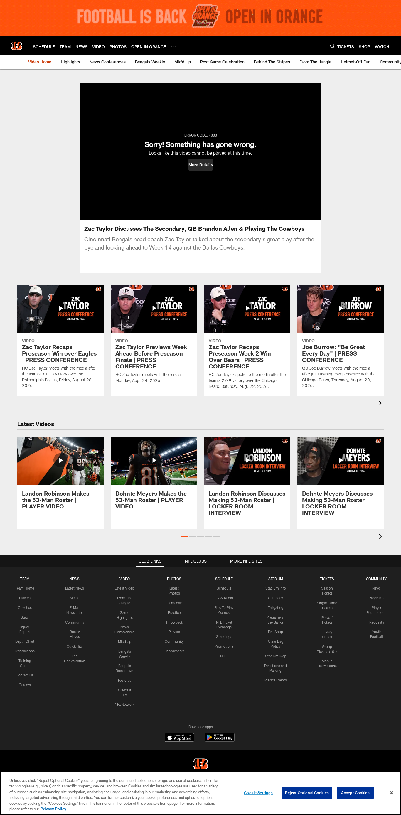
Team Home (24, 588)
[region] (200, 793)
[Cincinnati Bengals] (200, 765)
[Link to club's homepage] (16, 46)
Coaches (25, 607)
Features (124, 680)
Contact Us (24, 675)
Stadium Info (275, 588)
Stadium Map (275, 656)
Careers (25, 685)
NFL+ (224, 656)
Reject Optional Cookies (307, 792)
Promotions (224, 646)
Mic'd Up (124, 641)
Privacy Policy (53, 808)
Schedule (224, 588)
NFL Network (124, 704)
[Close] (391, 793)
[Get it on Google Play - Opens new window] (219, 740)
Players (25, 598)
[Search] (332, 46)
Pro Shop (275, 631)
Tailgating (275, 607)
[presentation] (381, 404)
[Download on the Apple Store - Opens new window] (179, 738)
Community (74, 622)
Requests (376, 622)
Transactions (25, 651)
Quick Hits (75, 646)
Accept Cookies (355, 792)
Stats (25, 617)
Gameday (174, 603)
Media (74, 598)
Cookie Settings (258, 792)
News (376, 588)
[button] (200, 165)
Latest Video (124, 588)
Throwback (174, 622)
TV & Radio (224, 598)
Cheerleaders (174, 651)
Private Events (275, 680)
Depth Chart (24, 641)
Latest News (74, 588)
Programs (376, 598)
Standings (224, 636)
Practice (174, 612)
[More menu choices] (173, 46)
